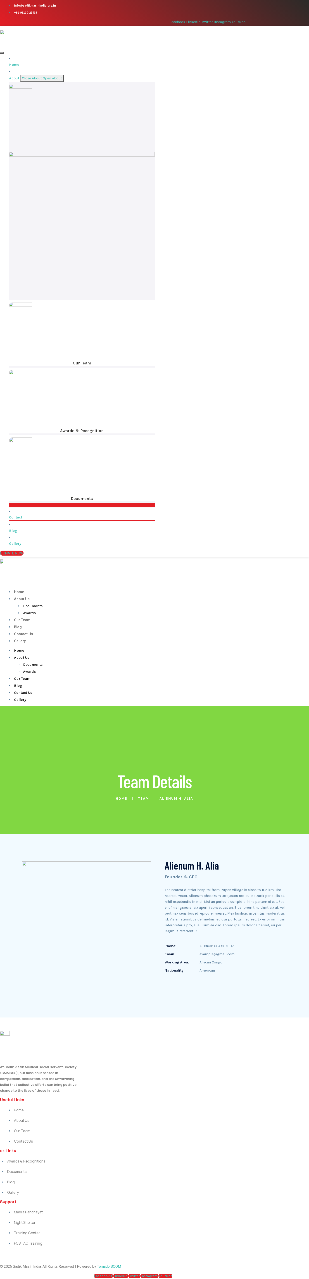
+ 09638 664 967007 (217, 946)
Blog (18, 627)
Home (19, 592)
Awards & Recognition (82, 430)
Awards (29, 613)
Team (143, 798)
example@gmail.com (217, 954)
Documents (82, 498)
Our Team (82, 363)
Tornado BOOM (109, 1266)
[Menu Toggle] (2, 53)
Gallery (20, 641)
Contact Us (23, 634)
